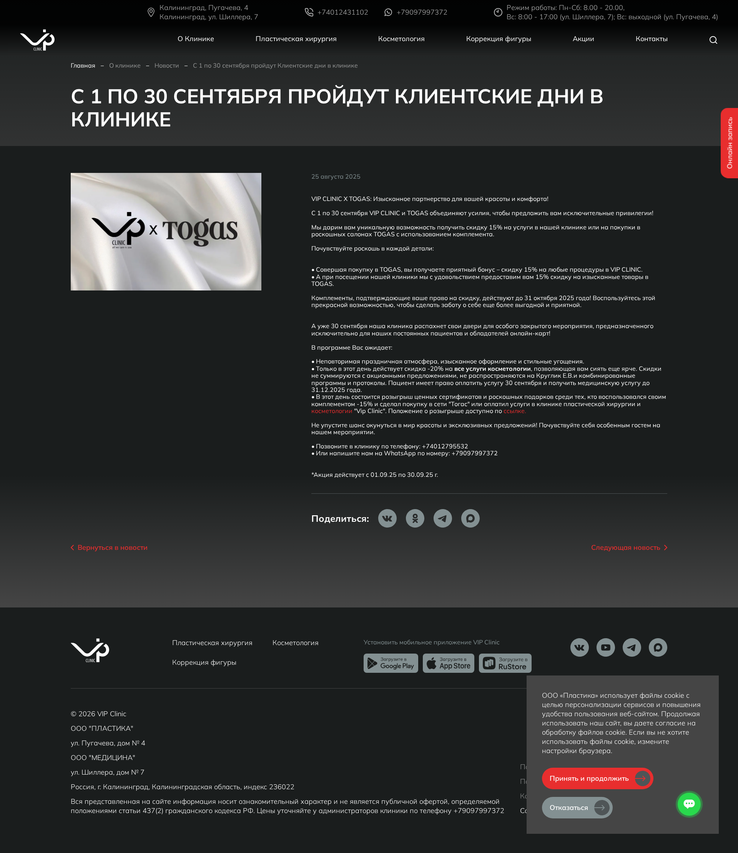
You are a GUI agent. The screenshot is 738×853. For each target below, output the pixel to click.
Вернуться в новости (113, 547)
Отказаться (569, 807)
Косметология (401, 38)
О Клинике (196, 38)
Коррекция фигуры (498, 38)
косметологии (331, 411)
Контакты (652, 38)
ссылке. (515, 411)
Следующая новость (625, 547)
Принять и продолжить (589, 778)
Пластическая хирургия (296, 38)
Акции (583, 38)
